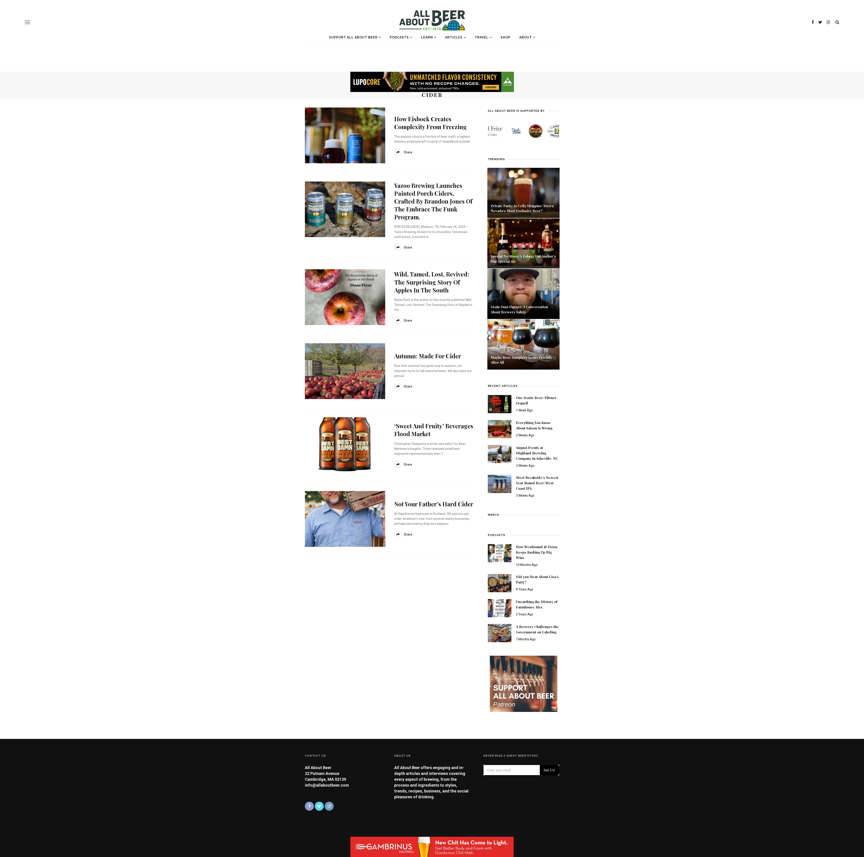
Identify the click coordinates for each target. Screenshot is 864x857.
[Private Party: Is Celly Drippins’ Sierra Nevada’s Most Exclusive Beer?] (523, 192)
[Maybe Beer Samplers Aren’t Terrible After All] (523, 344)
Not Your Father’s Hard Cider (433, 504)
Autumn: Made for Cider (427, 356)
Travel (481, 37)
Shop (505, 37)
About (525, 37)
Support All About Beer (353, 37)
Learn (427, 37)
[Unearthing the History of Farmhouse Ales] (499, 607)
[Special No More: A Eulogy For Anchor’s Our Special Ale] (523, 243)
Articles (454, 37)
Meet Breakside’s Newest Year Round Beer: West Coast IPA (537, 483)
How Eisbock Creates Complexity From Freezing (430, 123)
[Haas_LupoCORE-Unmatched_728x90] (432, 81)
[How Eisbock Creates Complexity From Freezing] (345, 135)
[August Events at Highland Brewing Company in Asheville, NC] (499, 453)
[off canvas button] (27, 22)
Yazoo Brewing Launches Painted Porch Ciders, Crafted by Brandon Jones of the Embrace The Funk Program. (433, 201)
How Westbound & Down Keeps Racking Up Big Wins (536, 552)
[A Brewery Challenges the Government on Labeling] (499, 632)
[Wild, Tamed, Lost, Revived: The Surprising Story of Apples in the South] (345, 296)
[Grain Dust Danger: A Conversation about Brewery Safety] (523, 293)
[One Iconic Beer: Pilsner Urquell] (499, 403)
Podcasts (399, 37)
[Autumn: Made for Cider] (345, 370)
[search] (837, 22)
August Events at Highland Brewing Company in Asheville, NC (537, 453)
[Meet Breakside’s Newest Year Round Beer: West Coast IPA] (499, 483)
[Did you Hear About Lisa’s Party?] (499, 582)
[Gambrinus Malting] (432, 846)
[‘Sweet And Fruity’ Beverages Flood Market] (345, 444)
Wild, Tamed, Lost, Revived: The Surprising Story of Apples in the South (431, 282)
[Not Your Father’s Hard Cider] (345, 518)
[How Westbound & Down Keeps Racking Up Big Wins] (499, 552)
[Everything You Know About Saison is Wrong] (499, 428)
